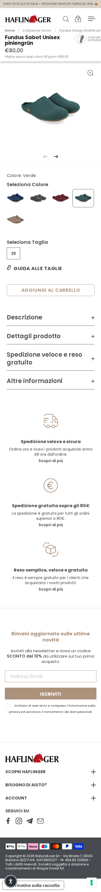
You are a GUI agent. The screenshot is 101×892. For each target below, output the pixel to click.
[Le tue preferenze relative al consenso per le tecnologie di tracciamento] (91, 883)
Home (10, 30)
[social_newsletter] (29, 821)
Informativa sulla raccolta (33, 885)
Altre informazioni (34, 381)
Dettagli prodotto (34, 336)
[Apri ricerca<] (67, 18)
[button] (10, 881)
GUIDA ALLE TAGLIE (37, 268)
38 (13, 253)
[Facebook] (8, 821)
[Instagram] (18, 821)
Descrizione (24, 317)
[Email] (40, 821)
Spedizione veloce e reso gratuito (44, 359)
